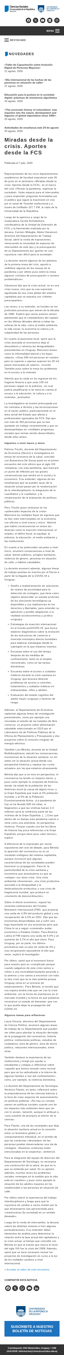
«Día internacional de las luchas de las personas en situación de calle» (27, 81)
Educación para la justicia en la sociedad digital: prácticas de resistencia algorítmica (30, 96)
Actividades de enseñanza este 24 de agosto (31, 127)
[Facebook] (28, 20)
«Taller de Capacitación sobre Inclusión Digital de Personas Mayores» (28, 66)
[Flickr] (49, 20)
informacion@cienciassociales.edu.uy (38, 1351)
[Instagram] (57, 20)
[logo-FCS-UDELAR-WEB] (32, 8)
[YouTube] (42, 20)
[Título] (35, 20)
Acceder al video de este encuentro (28, 1269)
